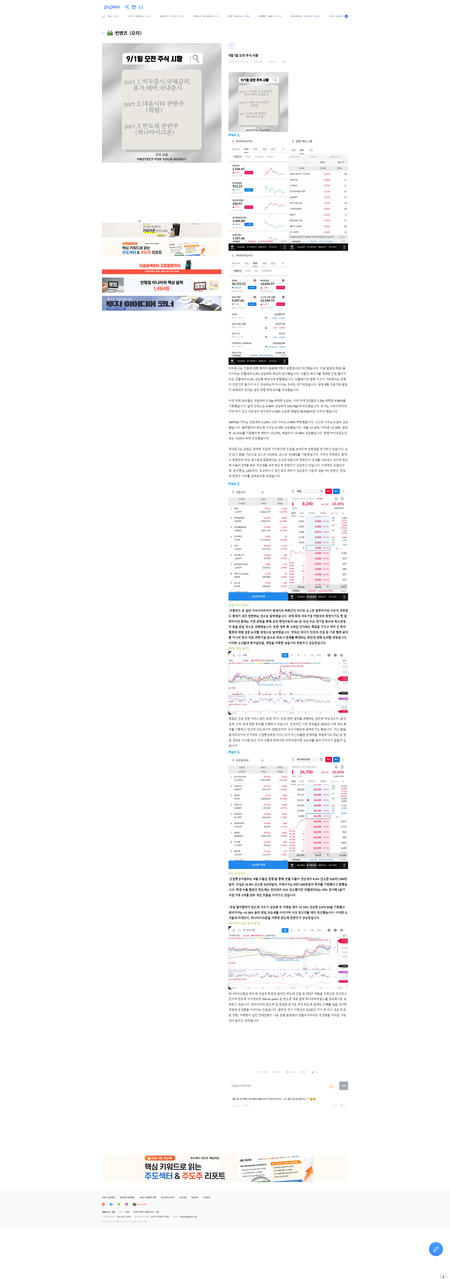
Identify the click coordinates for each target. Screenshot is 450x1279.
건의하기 (206, 1197)
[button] (139, 221)
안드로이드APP (167, 1197)
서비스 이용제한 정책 (147, 1197)
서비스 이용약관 (108, 1197)
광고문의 (194, 1197)
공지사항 (182, 1197)
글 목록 (264, 1072)
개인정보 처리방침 (127, 1197)
